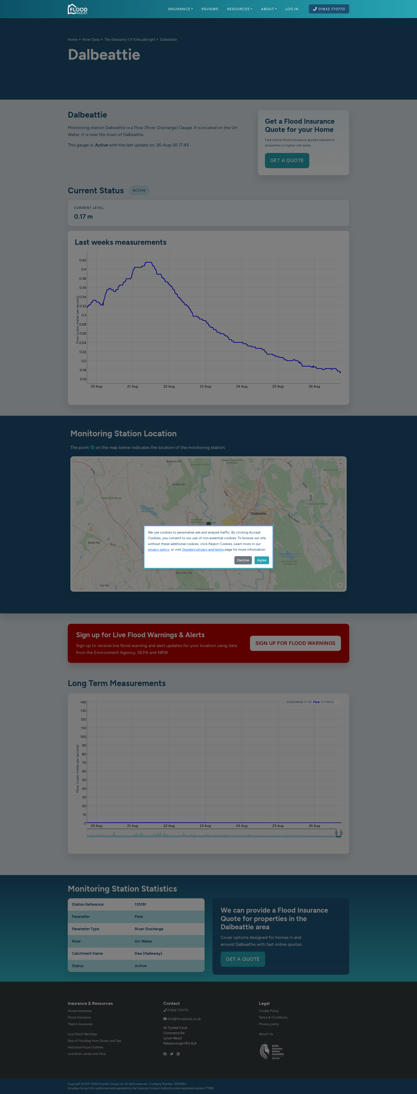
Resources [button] (238, 9)
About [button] (267, 9)
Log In (291, 9)
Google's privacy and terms (203, 549)
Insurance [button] (179, 9)
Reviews (210, 9)
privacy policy (158, 549)
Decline (243, 560)
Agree (261, 560)
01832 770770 (332, 9)
